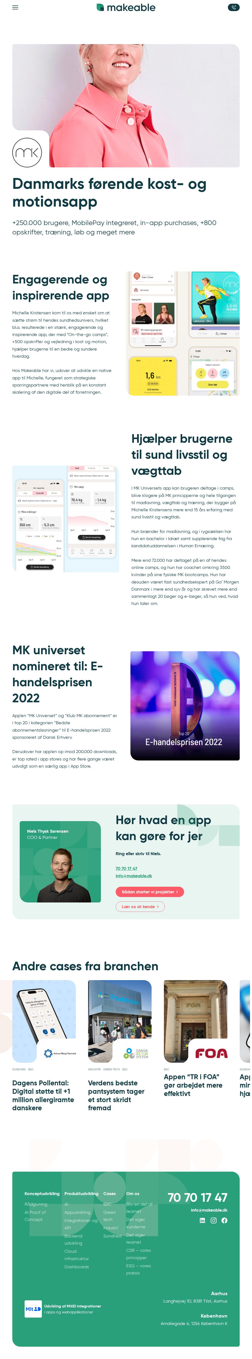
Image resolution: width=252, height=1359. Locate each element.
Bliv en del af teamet (139, 1207)
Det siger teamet (135, 1238)
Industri (110, 1228)
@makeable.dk (134, 875)
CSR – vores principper (138, 1254)
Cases (109, 1193)
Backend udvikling (73, 1239)
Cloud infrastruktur (76, 1255)
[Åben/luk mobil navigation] (16, 7)
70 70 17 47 (126, 868)
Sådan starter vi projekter (148, 892)
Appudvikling (77, 1212)
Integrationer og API (80, 1224)
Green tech (109, 1216)
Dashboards (76, 1267)
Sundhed (112, 1236)
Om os (132, 1193)
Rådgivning (36, 1204)
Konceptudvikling (42, 1193)
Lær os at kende (138, 906)
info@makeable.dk (209, 1210)
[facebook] (224, 1220)
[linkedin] (202, 1220)
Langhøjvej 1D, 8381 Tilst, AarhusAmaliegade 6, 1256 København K (194, 1308)
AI (66, 1204)
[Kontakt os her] (234, 7)
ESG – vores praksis (138, 1269)
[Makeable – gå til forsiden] (126, 7)
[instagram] (213, 1220)
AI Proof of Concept (35, 1216)
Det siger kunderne (135, 1223)
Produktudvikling (81, 1193)
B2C (107, 1204)
